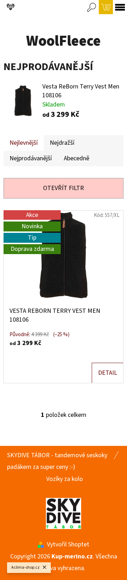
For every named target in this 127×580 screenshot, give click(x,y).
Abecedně (76, 158)
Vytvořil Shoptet (68, 544)
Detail (107, 372)
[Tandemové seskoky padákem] (63, 513)
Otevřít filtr (63, 188)
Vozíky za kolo (64, 479)
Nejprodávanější (31, 158)
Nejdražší (62, 142)
